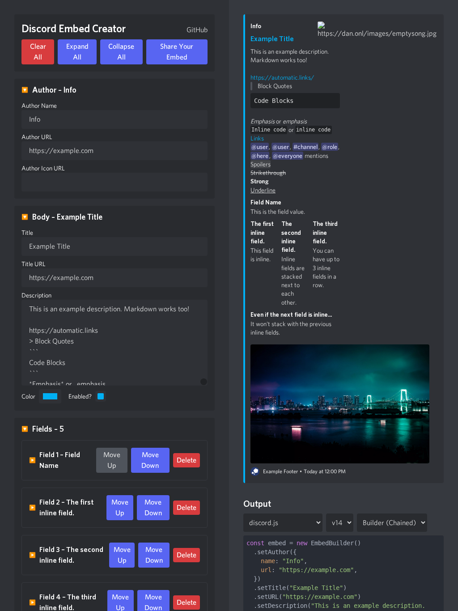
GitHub (197, 29)
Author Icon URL (43, 168)
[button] (295, 39)
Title (27, 233)
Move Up (111, 460)
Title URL (33, 264)
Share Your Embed (176, 52)
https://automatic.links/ (282, 77)
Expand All (77, 52)
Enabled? (80, 396)
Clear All (38, 52)
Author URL (36, 137)
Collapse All (121, 52)
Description (36, 295)
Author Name (39, 106)
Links (257, 138)
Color (28, 396)
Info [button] (255, 26)
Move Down (150, 460)
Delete (186, 460)
